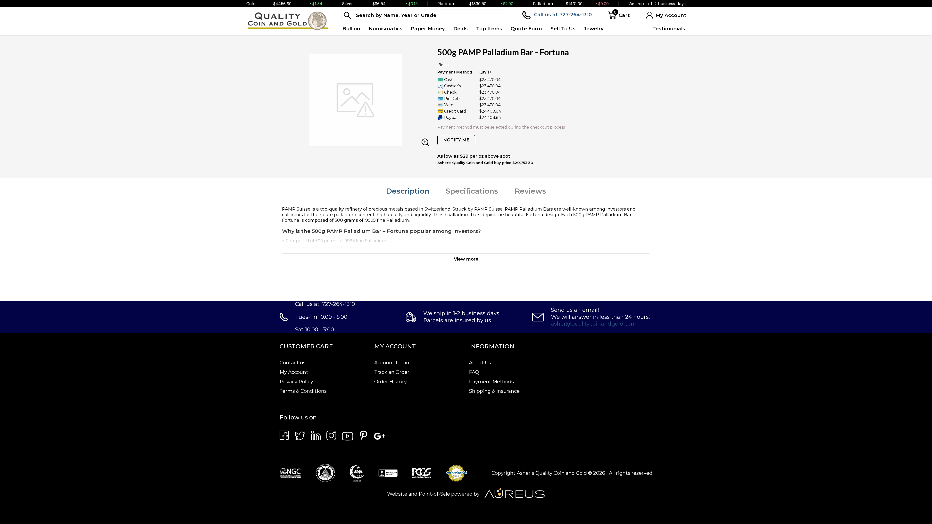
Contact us (293, 363)
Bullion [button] (351, 29)
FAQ (474, 372)
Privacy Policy (296, 382)
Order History (390, 382)
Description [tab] (407, 191)
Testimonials (668, 29)
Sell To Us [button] (562, 29)
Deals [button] (460, 29)
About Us (480, 363)
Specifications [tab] (472, 191)
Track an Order (391, 372)
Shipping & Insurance (494, 391)
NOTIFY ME (456, 140)
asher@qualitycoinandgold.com (594, 323)
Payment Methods (491, 382)
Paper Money (428, 29)
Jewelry (594, 29)
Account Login (391, 363)
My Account (294, 372)
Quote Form (526, 29)
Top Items (489, 29)
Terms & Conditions (303, 391)
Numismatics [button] (385, 29)
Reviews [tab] (530, 191)
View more (466, 259)
